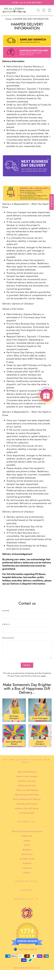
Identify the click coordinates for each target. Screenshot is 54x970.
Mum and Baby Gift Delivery (27, 799)
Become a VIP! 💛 (26, 899)
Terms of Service (33, 676)
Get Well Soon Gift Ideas (27, 794)
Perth (27, 845)
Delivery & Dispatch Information (27, 831)
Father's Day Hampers (27, 776)
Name (6, 610)
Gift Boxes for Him (27, 785)
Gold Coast (27, 854)
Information (26, 822)
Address (26, 890)
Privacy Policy (14, 676)
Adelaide (27, 863)
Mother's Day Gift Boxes (27, 808)
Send (27, 665)
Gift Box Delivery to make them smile (26, 761)
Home (8, 19)
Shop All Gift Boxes (27, 772)
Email (6, 624)
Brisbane (27, 849)
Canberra (27, 868)
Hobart (26, 872)
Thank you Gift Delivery (27, 790)
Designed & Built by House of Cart (27, 968)
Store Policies (26, 881)
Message (8, 638)
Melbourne (27, 836)
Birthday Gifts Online (27, 804)
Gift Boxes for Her (27, 781)
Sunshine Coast (27, 858)
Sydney (26, 840)
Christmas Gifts (27, 813)
